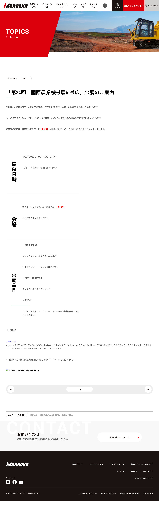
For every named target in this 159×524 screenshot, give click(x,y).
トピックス (74, 5)
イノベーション (47, 5)
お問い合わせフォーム (120, 437)
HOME (10, 415)
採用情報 (83, 5)
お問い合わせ (93, 5)
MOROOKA (16, 5)
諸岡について (34, 5)
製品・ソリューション (134, 5)
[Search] (105, 5)
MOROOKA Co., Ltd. (17, 464)
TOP (79, 389)
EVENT (24, 78)
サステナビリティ (61, 5)
